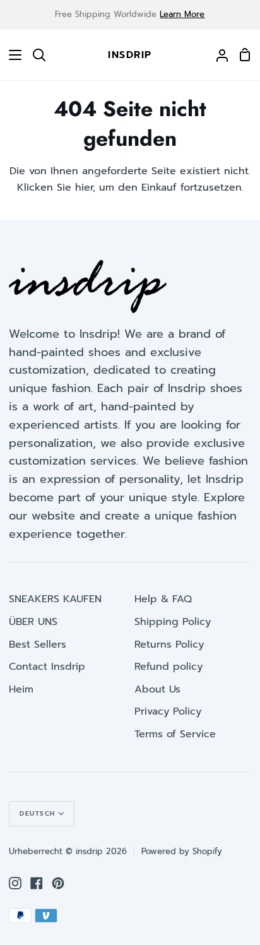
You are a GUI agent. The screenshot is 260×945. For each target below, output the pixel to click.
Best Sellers (37, 644)
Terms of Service (175, 734)
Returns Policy (169, 644)
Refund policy (168, 666)
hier (84, 187)
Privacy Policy (167, 711)
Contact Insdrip (47, 666)
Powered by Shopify (181, 851)
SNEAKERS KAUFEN (55, 599)
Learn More (182, 14)
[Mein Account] (217, 55)
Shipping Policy (172, 621)
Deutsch (38, 813)
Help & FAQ (163, 599)
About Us (157, 689)
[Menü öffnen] (11, 55)
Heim (21, 689)
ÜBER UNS (33, 621)
